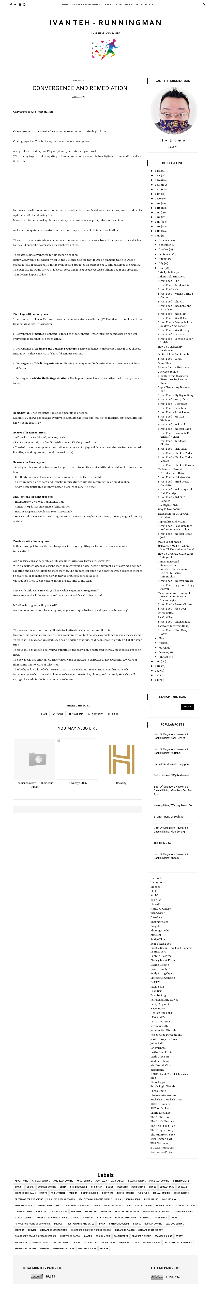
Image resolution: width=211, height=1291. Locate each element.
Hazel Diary (158, 1008)
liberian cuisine (23, 1212)
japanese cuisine (113, 1205)
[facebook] (11, 4)
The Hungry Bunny (162, 1130)
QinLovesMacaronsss (163, 1095)
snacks (87, 1236)
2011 (158, 661)
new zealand (104, 1218)
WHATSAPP (97, 714)
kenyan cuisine (143, 1205)
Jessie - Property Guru (164, 1039)
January (164, 657)
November (165, 245)
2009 (158, 670)
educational (167, 1187)
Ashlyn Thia (158, 939)
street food (21, 1242)
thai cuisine (108, 1242)
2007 (158, 680)
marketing (91, 1212)
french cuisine (125, 1193)
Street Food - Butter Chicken (175, 604)
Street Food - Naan (169, 289)
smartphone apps (70, 1236)
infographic (151, 1199)
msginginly (157, 1070)
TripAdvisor (158, 913)
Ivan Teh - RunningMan (86, 4)
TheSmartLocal (160, 922)
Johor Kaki (157, 1043)
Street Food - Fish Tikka (172, 448)
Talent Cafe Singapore (171, 276)
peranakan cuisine (125, 1218)
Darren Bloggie (160, 965)
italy (59, 1205)
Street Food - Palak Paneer (174, 412)
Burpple (155, 926)
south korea (121, 1236)
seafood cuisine (175, 1224)
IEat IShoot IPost (161, 1021)
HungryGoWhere (161, 908)
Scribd (154, 895)
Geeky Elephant (160, 1004)
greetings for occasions (29, 1199)
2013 (158, 231)
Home (65, 4)
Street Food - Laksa (170, 358)
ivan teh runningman (77, 1205)
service (32, 1230)
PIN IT (115, 714)
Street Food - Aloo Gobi (172, 608)
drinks (152, 1187)
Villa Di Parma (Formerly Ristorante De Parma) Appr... (173, 380)
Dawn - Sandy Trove (163, 969)
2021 (158, 194)
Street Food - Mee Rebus (172, 318)
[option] (34, 764)
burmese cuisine (47, 1187)
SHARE (43, 714)
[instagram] (24, 4)
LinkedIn (156, 904)
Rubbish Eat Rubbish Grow (166, 1099)
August (163, 259)
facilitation (58, 1193)
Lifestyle (147, 4)
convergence (77, 80)
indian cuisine (132, 1199)
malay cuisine (59, 1212)
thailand (124, 1242)
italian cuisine (44, 1205)
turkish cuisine (151, 1242)
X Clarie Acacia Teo (162, 1148)
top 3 (136, 1242)
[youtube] (20, 4)
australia (101, 1181)
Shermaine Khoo (161, 1112)
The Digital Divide (169, 505)
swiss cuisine (60, 1242)
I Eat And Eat (158, 1017)
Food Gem (156, 991)
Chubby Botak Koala (163, 960)
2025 (158, 175)
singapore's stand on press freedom (35, 1236)
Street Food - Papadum (172, 408)
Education (131, 4)
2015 (158, 222)
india (118, 1199)
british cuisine (181, 1181)
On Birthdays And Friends (173, 354)
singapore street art (150, 1230)
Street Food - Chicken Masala (176, 465)
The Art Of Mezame (162, 1121)
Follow (172, 146)
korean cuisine (164, 1205)
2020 (158, 198)
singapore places (124, 1230)
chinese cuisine (78, 1187)
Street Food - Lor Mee (171, 334)
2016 (158, 217)
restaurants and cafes (81, 1224)
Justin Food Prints (161, 1052)
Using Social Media (169, 541)
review (101, 1224)
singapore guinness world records (91, 1230)
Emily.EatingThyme (162, 973)
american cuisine (63, 1181)
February (164, 652)
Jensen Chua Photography (166, 1034)
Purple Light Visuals (163, 1086)
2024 (158, 180)
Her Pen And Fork (161, 1013)
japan (96, 1205)
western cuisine (87, 1248)
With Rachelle (159, 1143)
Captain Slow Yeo (161, 956)
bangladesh (117, 1181)
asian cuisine (84, 1181)
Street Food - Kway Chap (173, 399)
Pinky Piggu (158, 1082)
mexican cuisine (24, 1218)
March (163, 647)
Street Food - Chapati (171, 301)
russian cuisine (153, 1224)
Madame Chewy (160, 1061)
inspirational (170, 1199)
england (182, 1187)
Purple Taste (158, 1091)
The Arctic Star (160, 1117)
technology (91, 1242)
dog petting (138, 1187)
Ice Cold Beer (166, 617)
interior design (23, 1205)
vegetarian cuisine (25, 1248)
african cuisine (41, 1181)
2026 (158, 171)
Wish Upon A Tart (161, 1139)
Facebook (156, 878)
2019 (158, 203)
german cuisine (161, 1193)
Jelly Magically (159, 1026)
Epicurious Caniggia (163, 978)
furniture (143, 1193)
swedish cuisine (41, 1242)
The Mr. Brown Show (163, 1134)
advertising (21, 1181)
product (59, 1224)
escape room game (25, 1193)
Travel (108, 4)
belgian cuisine (137, 1181)
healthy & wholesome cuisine (95, 1199)
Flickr (154, 891)
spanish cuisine (163, 1236)
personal (145, 1218)
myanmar (88, 1218)
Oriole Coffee (166, 613)
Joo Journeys (158, 1048)
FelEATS (155, 982)
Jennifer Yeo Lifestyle (163, 1030)
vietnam (44, 1248)
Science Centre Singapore (173, 367)
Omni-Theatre (166, 363)
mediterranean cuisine (156, 1212)
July (161, 263)
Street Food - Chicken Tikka (175, 453)
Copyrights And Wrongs (172, 521)
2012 (158, 235)
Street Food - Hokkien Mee (174, 477)
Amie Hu (156, 935)
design (110, 1187)
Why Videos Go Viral (170, 509)
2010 (158, 666)
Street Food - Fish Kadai (172, 424)
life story (42, 1212)
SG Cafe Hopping (161, 1104)
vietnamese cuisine (63, 1248)
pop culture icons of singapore (32, 1224)
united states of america (178, 1242)
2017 (158, 212)
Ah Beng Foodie (160, 930)
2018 (158, 208)
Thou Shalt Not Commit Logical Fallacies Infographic (172, 573)
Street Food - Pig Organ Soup (175, 395)
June (162, 268)
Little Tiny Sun (160, 1056)
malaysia (76, 1212)
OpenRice (156, 917)
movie (76, 1218)
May (162, 638)
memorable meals (183, 1212)
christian (96, 1187)
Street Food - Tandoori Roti (175, 285)
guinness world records (61, 1199)
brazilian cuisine (159, 1181)
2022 (158, 189)
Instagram (157, 882)
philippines (161, 1218)
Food (119, 4)
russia (137, 1224)
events (43, 1193)
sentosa (19, 1230)
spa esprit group (141, 1236)
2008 (158, 675)
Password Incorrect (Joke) (173, 626)
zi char (104, 1248)
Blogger (155, 887)
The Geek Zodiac (168, 371)
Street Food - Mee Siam (172, 314)
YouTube (156, 900)
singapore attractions (53, 1230)
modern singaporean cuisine (52, 1218)
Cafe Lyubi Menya (168, 272)
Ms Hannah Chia (161, 1065)
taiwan (76, 1242)
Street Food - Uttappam (172, 404)
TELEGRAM (77, 714)
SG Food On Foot (161, 1108)
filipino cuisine (89, 1193)
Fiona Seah (157, 986)
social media (103, 1236)
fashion (73, 1193)
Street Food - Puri (169, 281)
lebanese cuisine (185, 1205)
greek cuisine (181, 1193)
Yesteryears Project (162, 1152)
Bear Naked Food (161, 943)
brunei (30, 1187)
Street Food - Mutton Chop (174, 429)
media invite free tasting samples (120, 1212)
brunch (19, 1187)
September (165, 254)
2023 (158, 184)
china (63, 1187)
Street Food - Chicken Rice (174, 621)
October (164, 249)
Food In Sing (158, 995)
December (165, 240)
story (179, 1236)
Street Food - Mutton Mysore (175, 581)
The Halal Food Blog (163, 1126)
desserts (122, 1187)
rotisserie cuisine (119, 1224)
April (162, 643)
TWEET (59, 714)
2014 (158, 226)
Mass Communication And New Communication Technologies (174, 597)
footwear (107, 1193)
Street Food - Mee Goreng (173, 330)
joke (129, 1205)
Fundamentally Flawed (164, 999)
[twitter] (15, 4)
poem (174, 1218)
